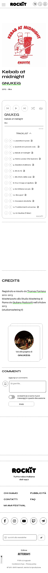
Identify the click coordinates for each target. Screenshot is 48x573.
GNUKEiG (11, 83)
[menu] (3, 4)
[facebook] (4, 520)
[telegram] (43, 520)
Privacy (2, 560)
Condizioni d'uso (18, 564)
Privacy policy (31, 564)
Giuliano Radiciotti (23, 302)
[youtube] (24, 520)
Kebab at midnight (13, 118)
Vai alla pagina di (24, 353)
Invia (21, 404)
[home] (18, 4)
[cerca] (40, 4)
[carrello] (35, 4)
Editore (22, 551)
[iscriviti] (41, 537)
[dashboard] (45, 4)
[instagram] (14, 520)
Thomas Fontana (36, 291)
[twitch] (33, 520)
